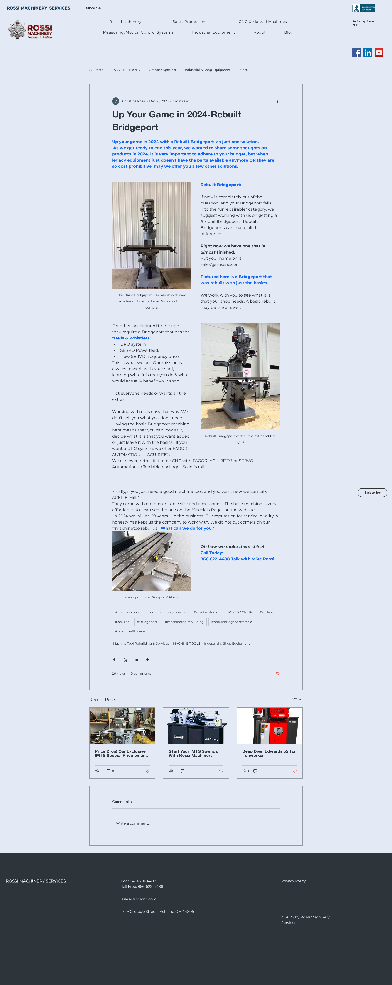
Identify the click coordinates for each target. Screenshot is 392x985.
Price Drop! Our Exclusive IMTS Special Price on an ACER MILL (120, 754)
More (244, 70)
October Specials (162, 70)
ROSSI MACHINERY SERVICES (38, 8)
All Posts (96, 70)
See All (297, 699)
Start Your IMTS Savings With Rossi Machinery (193, 754)
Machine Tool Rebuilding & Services (141, 643)
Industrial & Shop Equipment (207, 70)
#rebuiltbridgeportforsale (231, 622)
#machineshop (127, 612)
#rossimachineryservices (166, 612)
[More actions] (277, 101)
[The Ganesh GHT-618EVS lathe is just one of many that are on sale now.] (196, 726)
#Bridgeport (147, 622)
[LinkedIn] (367, 52)
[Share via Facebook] (114, 659)
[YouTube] (379, 52)
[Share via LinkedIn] (136, 659)
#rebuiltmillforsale (130, 631)
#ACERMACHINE (238, 612)
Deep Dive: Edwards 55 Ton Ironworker (269, 754)
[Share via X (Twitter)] (125, 659)
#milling (266, 612)
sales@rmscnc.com (139, 899)
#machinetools (206, 612)
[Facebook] (356, 52)
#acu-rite (122, 622)
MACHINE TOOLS (126, 70)
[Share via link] (147, 659)
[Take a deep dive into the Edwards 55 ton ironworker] (269, 726)
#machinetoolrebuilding (184, 622)
